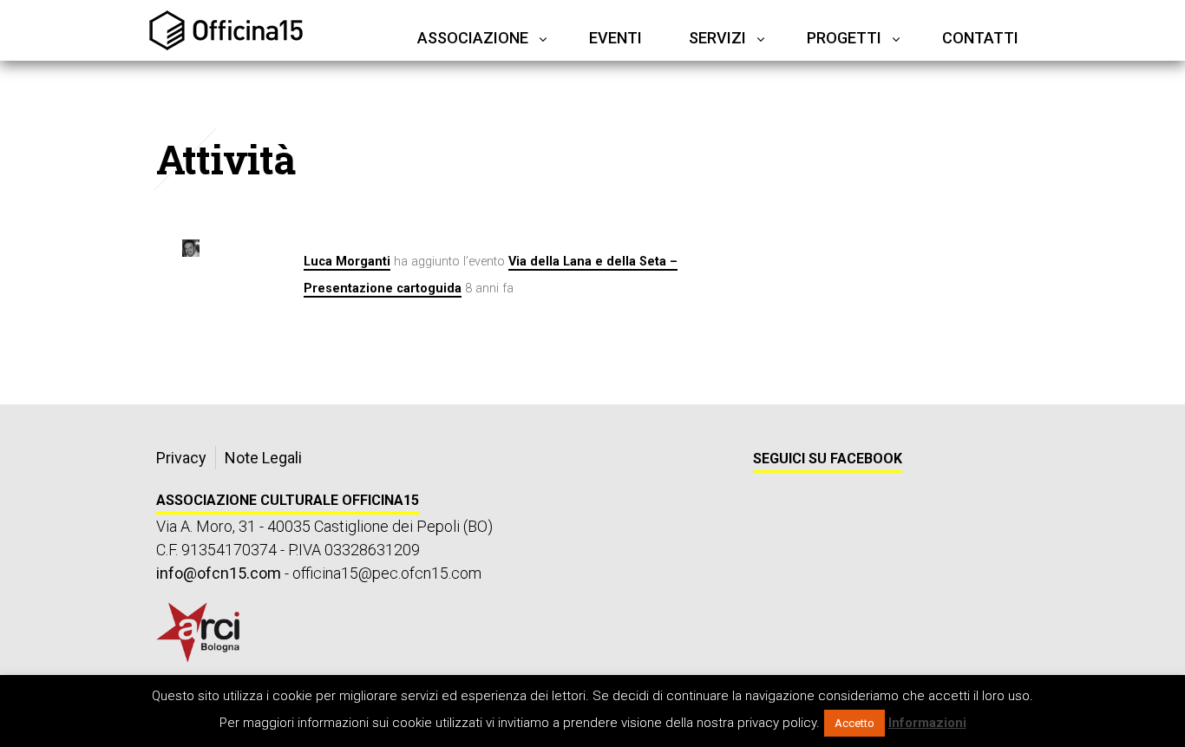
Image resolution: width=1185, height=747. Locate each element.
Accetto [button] (854, 723)
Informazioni (927, 723)
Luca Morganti (347, 261)
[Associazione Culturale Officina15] (226, 30)
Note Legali (263, 458)
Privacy (181, 458)
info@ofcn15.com (218, 573)
